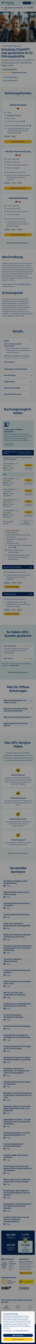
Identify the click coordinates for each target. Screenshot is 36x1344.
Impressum (8, 1330)
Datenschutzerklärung (21, 1330)
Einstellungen (18, 1335)
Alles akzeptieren (19, 1339)
